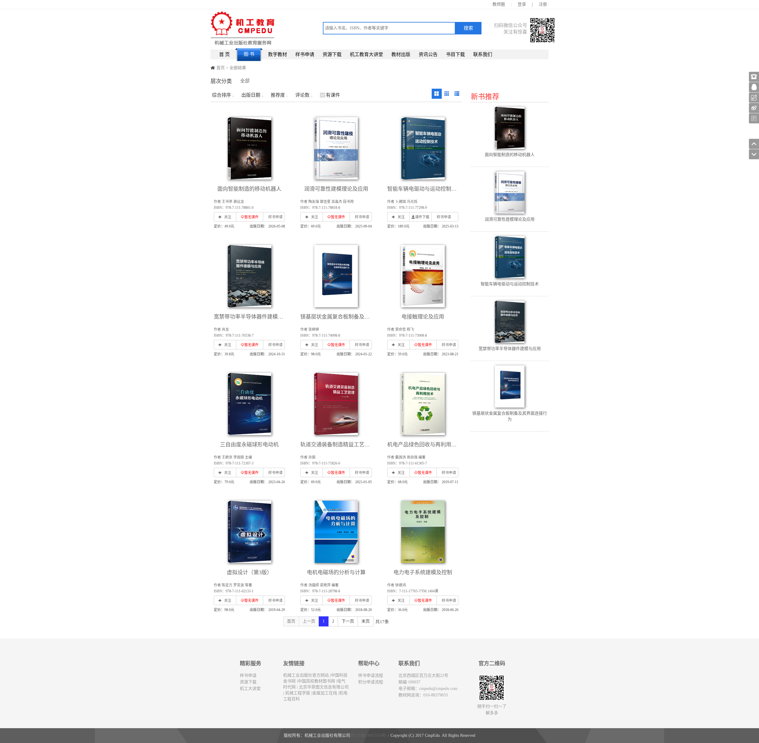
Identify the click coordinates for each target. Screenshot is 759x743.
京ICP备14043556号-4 (369, 735)
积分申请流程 (370, 682)
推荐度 (278, 95)
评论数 (302, 95)
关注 (227, 217)
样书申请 (304, 54)
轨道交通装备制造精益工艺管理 (337, 445)
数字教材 (277, 54)
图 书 (249, 54)
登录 (522, 4)
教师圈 (498, 4)
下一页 (348, 621)
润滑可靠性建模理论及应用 (336, 189)
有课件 (333, 95)
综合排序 (221, 95)
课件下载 (422, 217)
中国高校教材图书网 (316, 681)
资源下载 (332, 54)
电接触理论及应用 (422, 317)
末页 (365, 621)
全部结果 (237, 68)
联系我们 (482, 54)
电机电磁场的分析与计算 (336, 572)
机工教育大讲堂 (366, 54)
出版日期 (250, 95)
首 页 (224, 54)
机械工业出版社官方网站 (306, 675)
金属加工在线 (324, 693)
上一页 (309, 621)
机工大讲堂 (250, 688)
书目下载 (455, 54)
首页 (220, 68)
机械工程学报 (297, 693)
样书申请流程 (370, 675)
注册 (543, 4)
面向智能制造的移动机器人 (249, 189)
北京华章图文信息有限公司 (323, 687)
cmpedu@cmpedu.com (438, 688)
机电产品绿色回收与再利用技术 (424, 445)
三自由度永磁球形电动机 (249, 445)
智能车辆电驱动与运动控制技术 (424, 189)
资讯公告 (428, 54)
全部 (245, 80)
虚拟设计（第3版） (249, 572)
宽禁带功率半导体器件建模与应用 (254, 317)
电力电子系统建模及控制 (422, 572)
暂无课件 (251, 217)
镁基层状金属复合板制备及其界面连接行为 (351, 317)
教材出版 (400, 54)
